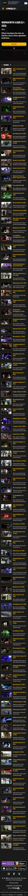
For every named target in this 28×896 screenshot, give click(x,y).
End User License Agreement (17, 880)
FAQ (10, 883)
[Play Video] (6, 71)
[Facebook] (14, 874)
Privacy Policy (23, 878)
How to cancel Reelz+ (15, 883)
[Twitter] (19, 874)
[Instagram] (8, 874)
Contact (9, 878)
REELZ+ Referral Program (15, 878)
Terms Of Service (9, 880)
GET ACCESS (14, 44)
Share (5, 878)
